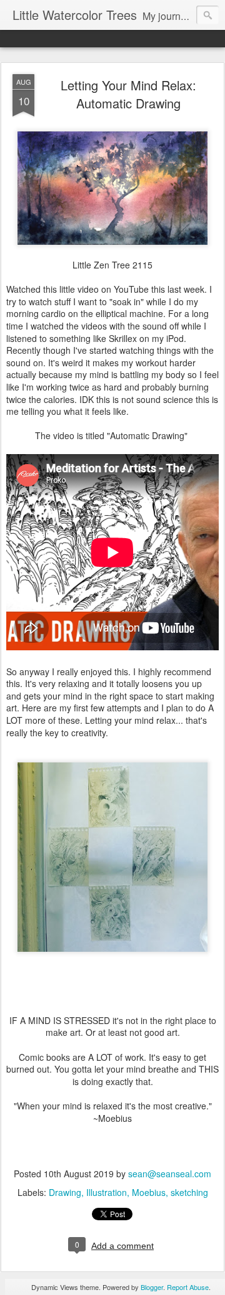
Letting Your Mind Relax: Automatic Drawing (128, 94)
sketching (189, 1192)
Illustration (106, 1192)
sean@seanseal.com (169, 1173)
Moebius (149, 1192)
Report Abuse (188, 1287)
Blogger (152, 1287)
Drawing (65, 1192)
